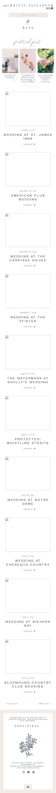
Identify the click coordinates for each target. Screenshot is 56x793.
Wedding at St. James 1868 (28, 136)
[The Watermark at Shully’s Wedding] (28, 352)
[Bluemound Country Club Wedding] (28, 656)
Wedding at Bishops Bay (28, 623)
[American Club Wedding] (28, 169)
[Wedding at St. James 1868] (28, 108)
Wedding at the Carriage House (28, 258)
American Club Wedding (28, 197)
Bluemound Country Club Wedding (28, 684)
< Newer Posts (11, 703)
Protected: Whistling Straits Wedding (28, 442)
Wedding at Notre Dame (28, 501)
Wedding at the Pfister (28, 319)
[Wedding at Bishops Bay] (28, 595)
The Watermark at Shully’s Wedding (28, 380)
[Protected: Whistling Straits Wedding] (28, 413)
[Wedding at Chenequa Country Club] (28, 535)
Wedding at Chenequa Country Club (28, 564)
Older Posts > (45, 703)
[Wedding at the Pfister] (28, 291)
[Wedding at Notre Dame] (28, 474)
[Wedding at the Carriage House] (28, 230)
